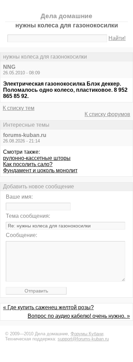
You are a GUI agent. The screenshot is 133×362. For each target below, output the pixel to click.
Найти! (116, 38)
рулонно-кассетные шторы (37, 158)
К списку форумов (107, 114)
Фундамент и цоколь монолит (40, 170)
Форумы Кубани (87, 333)
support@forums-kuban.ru (83, 338)
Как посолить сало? (28, 164)
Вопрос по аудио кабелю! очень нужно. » (79, 316)
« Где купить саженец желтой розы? (48, 307)
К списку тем (18, 108)
